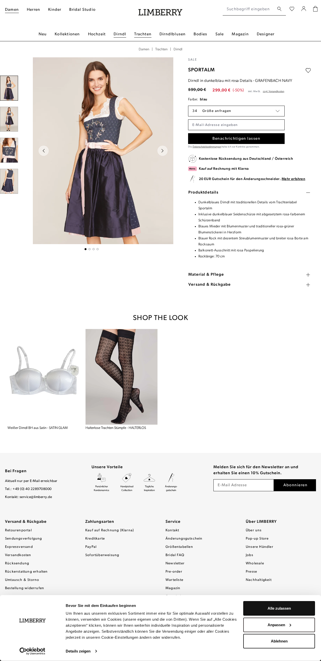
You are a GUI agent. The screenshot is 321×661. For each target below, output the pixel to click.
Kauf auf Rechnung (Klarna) (109, 530)
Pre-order (174, 572)
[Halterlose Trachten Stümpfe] (121, 377)
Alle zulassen (279, 608)
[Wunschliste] (292, 9)
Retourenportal (18, 530)
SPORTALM (201, 70)
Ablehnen (279, 641)
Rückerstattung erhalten (26, 572)
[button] (236, 111)
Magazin (173, 588)
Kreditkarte (95, 539)
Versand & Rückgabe (26, 522)
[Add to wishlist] (308, 70)
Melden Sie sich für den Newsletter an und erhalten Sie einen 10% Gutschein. (255, 470)
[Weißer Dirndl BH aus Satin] (43, 377)
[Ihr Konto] (304, 9)
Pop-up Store (257, 539)
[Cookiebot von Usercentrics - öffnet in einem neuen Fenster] (32, 651)
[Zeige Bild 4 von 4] (98, 249)
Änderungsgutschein (184, 539)
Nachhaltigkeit (259, 580)
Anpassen (276, 624)
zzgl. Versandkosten (273, 91)
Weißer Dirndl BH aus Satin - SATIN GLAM (38, 428)
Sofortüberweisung (102, 555)
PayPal (91, 547)
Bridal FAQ (175, 555)
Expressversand (19, 547)
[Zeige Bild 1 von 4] (86, 249)
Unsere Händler (259, 547)
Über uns (254, 530)
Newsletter (175, 563)
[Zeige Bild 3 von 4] (94, 249)
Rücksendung (17, 563)
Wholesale (255, 563)
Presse (251, 572)
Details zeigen (78, 651)
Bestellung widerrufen (24, 588)
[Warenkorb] (315, 9)
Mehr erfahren (293, 179)
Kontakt (172, 530)
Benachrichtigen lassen (236, 139)
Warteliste (174, 580)
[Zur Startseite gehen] (160, 9)
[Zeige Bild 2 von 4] (90, 249)
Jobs (249, 555)
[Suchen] (279, 9)
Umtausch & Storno (22, 580)
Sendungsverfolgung (23, 539)
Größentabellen (179, 547)
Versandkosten (18, 555)
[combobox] (249, 9)
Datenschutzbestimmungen (207, 146)
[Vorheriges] (44, 151)
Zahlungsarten (99, 522)
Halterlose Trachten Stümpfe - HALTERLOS (116, 428)
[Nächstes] (162, 151)
